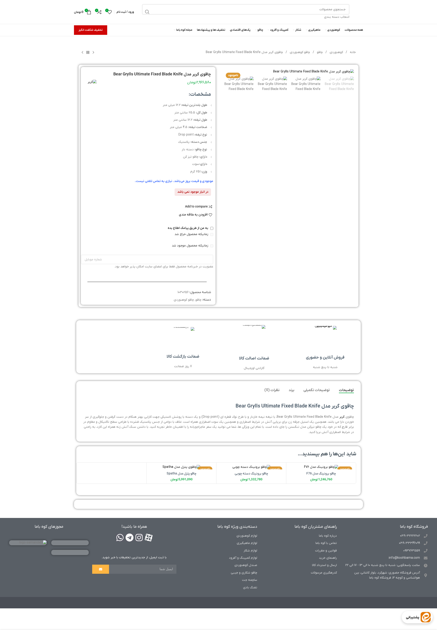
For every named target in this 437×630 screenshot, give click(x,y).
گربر (342, 417)
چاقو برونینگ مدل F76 (321, 473)
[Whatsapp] (120, 537)
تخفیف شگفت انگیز (91, 30)
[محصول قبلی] (93, 52)
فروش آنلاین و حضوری (325, 357)
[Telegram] (129, 537)
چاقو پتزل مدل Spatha (181, 473)
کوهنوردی (336, 52)
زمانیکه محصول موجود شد (190, 245)
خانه (352, 52)
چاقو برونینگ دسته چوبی (251, 473)
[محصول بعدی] (82, 52)
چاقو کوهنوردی (299, 52)
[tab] (346, 390)
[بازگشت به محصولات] (88, 52)
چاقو (319, 52)
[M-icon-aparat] (149, 537)
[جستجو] (147, 12)
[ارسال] (100, 569)
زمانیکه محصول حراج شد (192, 234)
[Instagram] (139, 537)
